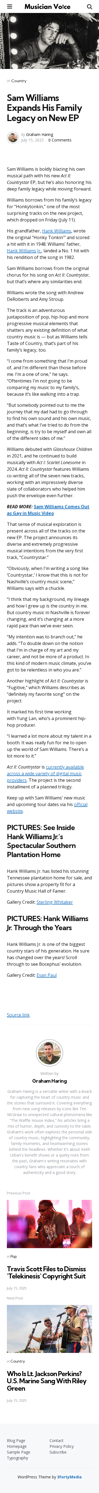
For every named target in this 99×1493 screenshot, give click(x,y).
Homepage (17, 1446)
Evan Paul (47, 975)
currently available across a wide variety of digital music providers (45, 773)
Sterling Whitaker (55, 902)
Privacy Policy (62, 1446)
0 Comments (60, 140)
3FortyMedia (69, 1476)
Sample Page (18, 1452)
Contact (57, 1440)
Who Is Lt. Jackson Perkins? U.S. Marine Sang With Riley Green (46, 1380)
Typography (17, 1457)
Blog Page (16, 1440)
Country (18, 80)
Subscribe (58, 1452)
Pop (13, 1256)
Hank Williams (56, 231)
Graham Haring (39, 134)
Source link (18, 1015)
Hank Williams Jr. (24, 251)
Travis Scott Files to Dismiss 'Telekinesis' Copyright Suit (46, 1272)
